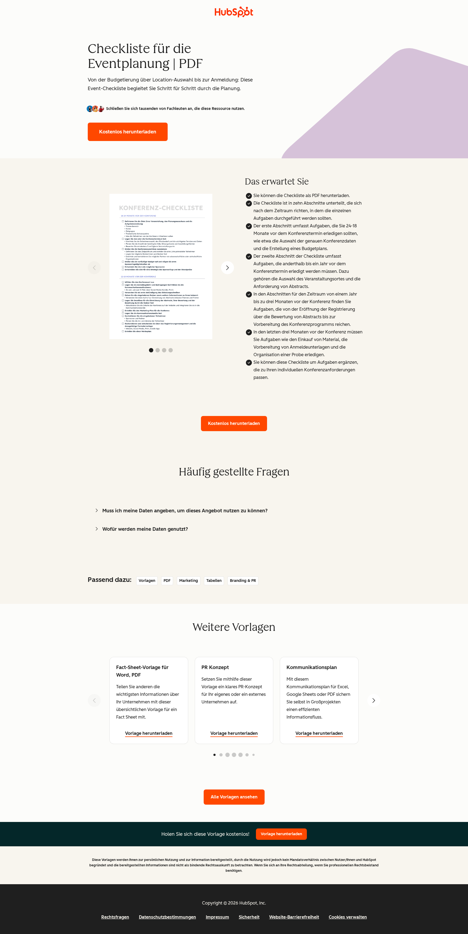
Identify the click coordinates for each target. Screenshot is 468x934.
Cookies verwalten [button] (348, 917)
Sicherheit (249, 917)
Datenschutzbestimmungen (167, 917)
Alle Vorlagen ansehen (234, 796)
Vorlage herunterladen (149, 733)
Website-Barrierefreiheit (294, 917)
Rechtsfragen (115, 917)
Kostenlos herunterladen (127, 132)
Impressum (217, 917)
